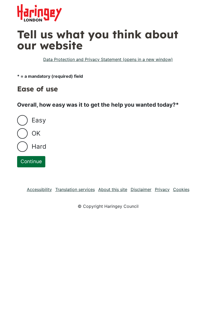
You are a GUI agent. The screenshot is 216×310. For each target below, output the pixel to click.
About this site (112, 189)
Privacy (162, 189)
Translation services (75, 189)
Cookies (181, 189)
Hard (39, 146)
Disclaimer (141, 189)
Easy (39, 120)
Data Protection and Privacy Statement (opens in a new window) (108, 59)
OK (36, 133)
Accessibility (39, 189)
